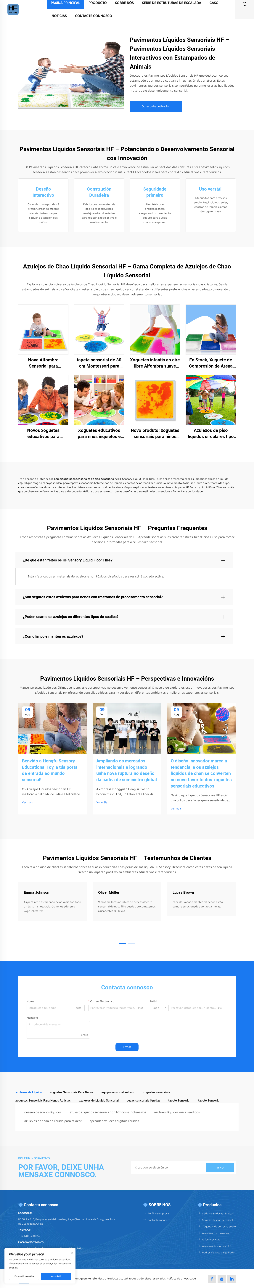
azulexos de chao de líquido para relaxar (53, 1121)
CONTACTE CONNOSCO (93, 16)
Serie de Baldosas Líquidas (218, 1213)
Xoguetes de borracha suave (219, 1226)
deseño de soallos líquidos (43, 1112)
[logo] (13, 9)
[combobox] (159, 1008)
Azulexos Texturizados (215, 1233)
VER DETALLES (43, 329)
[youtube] (222, 1279)
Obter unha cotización (156, 106)
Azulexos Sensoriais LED (216, 1246)
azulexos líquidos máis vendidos (177, 1112)
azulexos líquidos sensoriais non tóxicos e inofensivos (108, 1112)
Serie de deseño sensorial (217, 1220)
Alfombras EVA (211, 1239)
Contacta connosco (159, 1220)
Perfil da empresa (158, 1213)
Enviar (127, 1047)
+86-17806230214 (29, 1236)
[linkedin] (231, 1279)
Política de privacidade (181, 1278)
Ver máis (27, 803)
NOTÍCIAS (59, 16)
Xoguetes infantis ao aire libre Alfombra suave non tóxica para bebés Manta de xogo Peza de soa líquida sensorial (155, 363)
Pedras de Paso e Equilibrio (218, 1252)
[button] (122, 943)
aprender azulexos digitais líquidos (114, 1121)
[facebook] (212, 1279)
